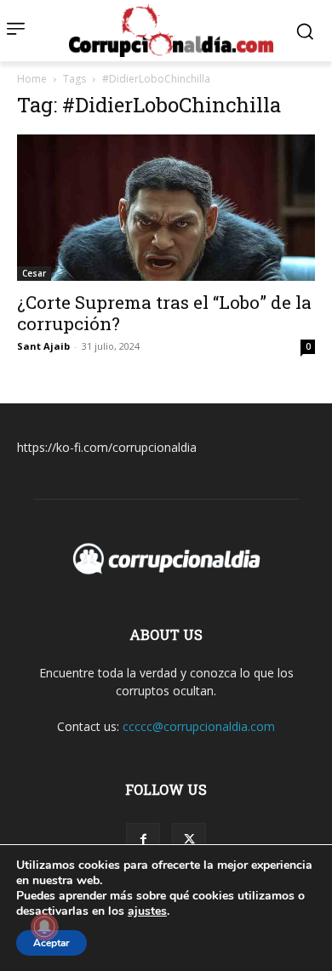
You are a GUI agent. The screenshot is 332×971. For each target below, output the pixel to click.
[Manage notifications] (44, 926)
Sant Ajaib (43, 346)
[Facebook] (143, 840)
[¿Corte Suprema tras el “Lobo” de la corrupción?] (166, 207)
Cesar (34, 273)
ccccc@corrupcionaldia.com (199, 726)
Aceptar (51, 943)
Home (32, 78)
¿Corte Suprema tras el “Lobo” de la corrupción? (164, 312)
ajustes (147, 911)
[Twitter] (189, 840)
